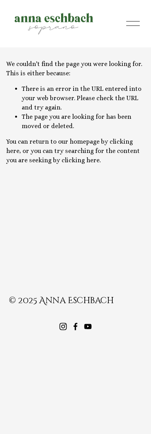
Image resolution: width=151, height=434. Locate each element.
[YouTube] (88, 326)
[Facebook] (75, 326)
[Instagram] (63, 326)
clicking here (81, 160)
